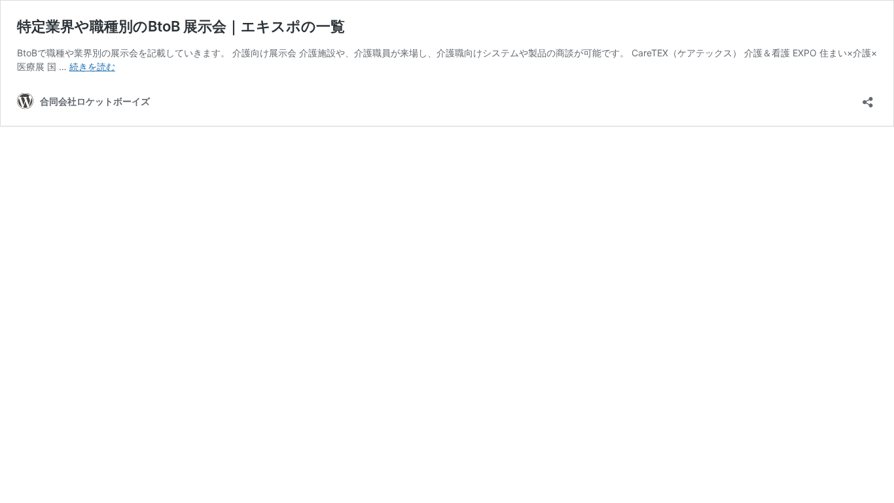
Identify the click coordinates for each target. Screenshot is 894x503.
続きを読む (92, 66)
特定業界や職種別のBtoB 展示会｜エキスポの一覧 (181, 26)
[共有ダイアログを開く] (868, 98)
